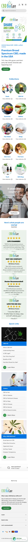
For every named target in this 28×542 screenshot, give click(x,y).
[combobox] (14, 10)
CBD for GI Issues (7, 404)
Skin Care (7, 157)
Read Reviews (14, 213)
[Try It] (7, 169)
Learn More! (6, 508)
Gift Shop (21, 177)
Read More (14, 227)
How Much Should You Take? (10, 362)
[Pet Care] (20, 149)
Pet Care (20, 157)
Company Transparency (9, 452)
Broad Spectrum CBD (8, 440)
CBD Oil (20, 96)
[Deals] (7, 88)
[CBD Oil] (20, 88)
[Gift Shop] (20, 169)
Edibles (20, 116)
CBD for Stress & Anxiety (9, 410)
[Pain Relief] (7, 129)
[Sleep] (20, 129)
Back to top (14, 480)
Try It (7, 177)
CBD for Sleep (6, 401)
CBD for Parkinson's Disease (10, 398)
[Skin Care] (7, 149)
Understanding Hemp (8, 350)
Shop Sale (5, 69)
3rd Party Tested (7, 449)
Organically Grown (8, 446)
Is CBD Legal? (6, 353)
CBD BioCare (7, 538)
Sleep (20, 137)
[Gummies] (7, 108)
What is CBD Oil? (7, 347)
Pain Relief (7, 137)
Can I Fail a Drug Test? (9, 356)
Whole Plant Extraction (9, 443)
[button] (22, 4)
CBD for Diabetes (7, 395)
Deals (7, 96)
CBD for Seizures (7, 407)
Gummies (7, 116)
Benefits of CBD (7, 359)
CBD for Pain (6, 392)
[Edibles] (20, 108)
